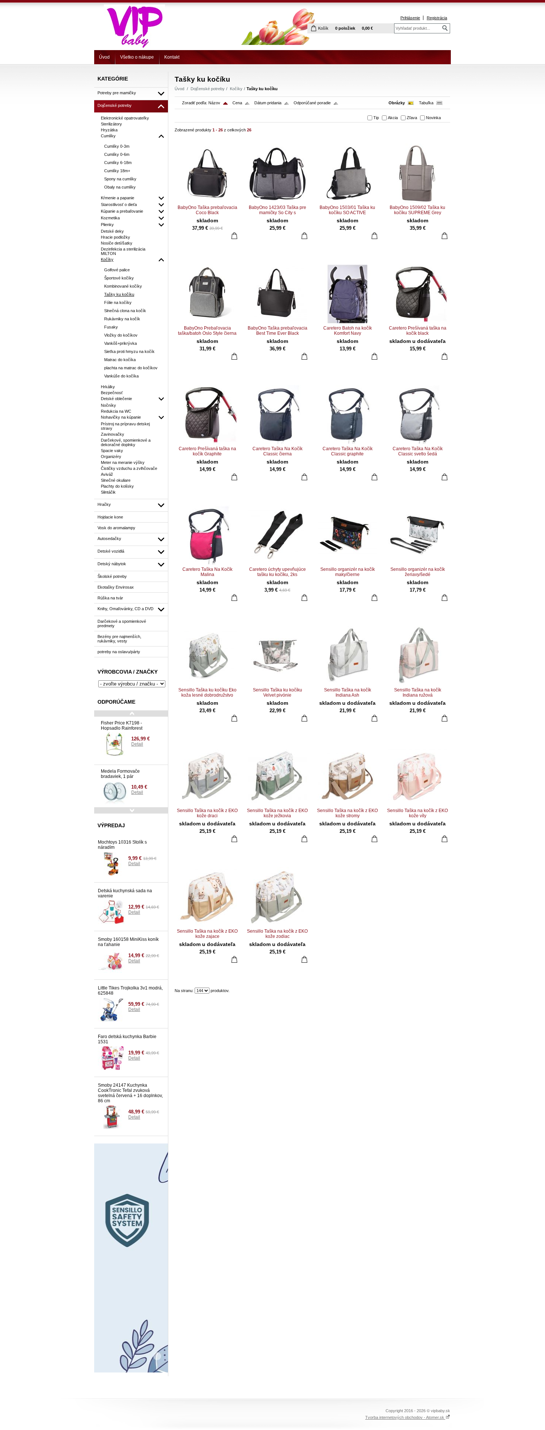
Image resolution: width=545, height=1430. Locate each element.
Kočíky (236, 88)
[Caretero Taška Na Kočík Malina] (207, 535)
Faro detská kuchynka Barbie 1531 (127, 1039)
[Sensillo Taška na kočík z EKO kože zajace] (207, 897)
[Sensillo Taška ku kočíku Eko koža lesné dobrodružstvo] (207, 655)
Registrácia (437, 18)
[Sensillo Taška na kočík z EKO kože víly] (417, 776)
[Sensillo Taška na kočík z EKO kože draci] (207, 776)
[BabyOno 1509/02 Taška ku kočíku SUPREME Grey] (417, 173)
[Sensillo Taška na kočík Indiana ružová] (417, 655)
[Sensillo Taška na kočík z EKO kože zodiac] (277, 897)
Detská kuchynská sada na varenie (125, 893)
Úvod (104, 57)
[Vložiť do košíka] (234, 235)
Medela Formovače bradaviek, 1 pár (120, 774)
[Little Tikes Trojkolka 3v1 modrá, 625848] (111, 1009)
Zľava (412, 117)
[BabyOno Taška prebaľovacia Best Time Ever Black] (277, 294)
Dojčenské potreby (208, 88)
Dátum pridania (267, 103)
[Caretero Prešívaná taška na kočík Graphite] (207, 414)
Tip (376, 117)
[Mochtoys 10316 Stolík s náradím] (111, 864)
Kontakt (171, 57)
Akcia (393, 117)
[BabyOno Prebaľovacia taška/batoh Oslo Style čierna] (207, 294)
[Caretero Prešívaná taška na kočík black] (417, 294)
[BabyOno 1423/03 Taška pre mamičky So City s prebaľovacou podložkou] (277, 173)
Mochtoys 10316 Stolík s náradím (122, 845)
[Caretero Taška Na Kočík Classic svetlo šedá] (417, 414)
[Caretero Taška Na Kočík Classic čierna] (277, 414)
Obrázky (397, 103)
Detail (137, 744)
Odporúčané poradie (312, 103)
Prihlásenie (410, 18)
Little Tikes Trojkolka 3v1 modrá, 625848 (130, 990)
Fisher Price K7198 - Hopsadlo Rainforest (121, 725)
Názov (214, 103)
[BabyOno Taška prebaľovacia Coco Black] (207, 173)
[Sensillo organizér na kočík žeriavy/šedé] (417, 535)
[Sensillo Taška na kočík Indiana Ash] (347, 655)
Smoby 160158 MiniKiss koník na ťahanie (128, 942)
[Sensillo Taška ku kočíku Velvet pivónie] (277, 655)
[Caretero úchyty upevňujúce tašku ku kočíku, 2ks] (277, 535)
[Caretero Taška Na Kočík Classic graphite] (347, 414)
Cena (237, 103)
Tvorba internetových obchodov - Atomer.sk (405, 1417)
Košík (323, 28)
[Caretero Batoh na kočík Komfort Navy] (347, 294)
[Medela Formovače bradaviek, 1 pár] (114, 792)
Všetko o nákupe (137, 57)
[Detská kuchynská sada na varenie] (111, 912)
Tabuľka (426, 103)
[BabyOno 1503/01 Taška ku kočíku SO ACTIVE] (347, 173)
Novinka (433, 117)
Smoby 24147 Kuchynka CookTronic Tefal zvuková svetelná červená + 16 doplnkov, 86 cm (130, 1093)
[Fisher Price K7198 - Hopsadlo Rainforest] (114, 744)
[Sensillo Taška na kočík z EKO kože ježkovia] (277, 776)
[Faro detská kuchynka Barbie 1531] (111, 1058)
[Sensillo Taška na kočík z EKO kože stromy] (347, 776)
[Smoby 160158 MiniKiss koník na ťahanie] (111, 961)
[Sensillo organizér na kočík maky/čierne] (347, 535)
